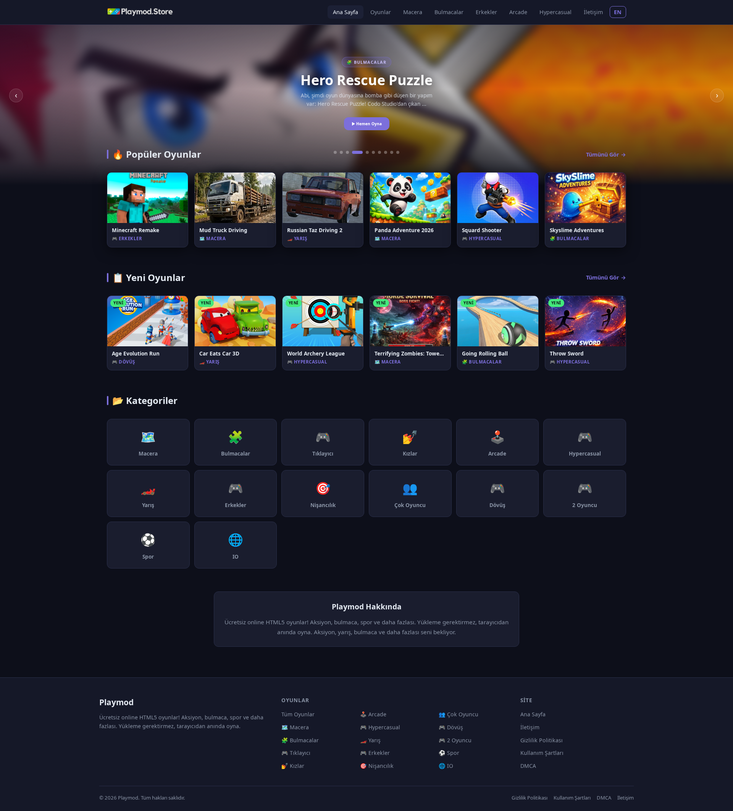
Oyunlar (380, 12)
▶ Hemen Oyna (367, 123)
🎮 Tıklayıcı (295, 752)
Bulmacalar (448, 12)
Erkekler (486, 12)
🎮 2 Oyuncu (455, 740)
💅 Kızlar (292, 765)
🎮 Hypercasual (380, 727)
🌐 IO (446, 765)
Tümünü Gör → (606, 154)
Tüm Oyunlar (298, 714)
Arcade (518, 12)
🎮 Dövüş (451, 727)
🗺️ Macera (295, 727)
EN (618, 12)
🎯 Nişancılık (377, 765)
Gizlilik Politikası (541, 740)
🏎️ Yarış (370, 740)
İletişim (593, 12)
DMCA (528, 765)
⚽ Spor (449, 752)
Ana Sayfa (345, 12)
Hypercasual (555, 12)
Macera (412, 12)
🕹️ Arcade (373, 714)
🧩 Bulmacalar (300, 740)
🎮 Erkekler (375, 752)
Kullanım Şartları (541, 752)
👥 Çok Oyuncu (458, 714)
